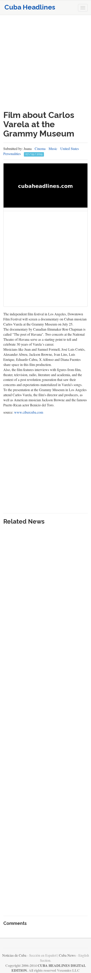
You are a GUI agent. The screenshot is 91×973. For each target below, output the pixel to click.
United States (69, 148)
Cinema (40, 148)
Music (53, 148)
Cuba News (67, 955)
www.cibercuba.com (28, 412)
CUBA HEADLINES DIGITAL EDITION (48, 968)
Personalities (12, 153)
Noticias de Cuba (14, 955)
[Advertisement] (45, 62)
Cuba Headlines (29, 7)
